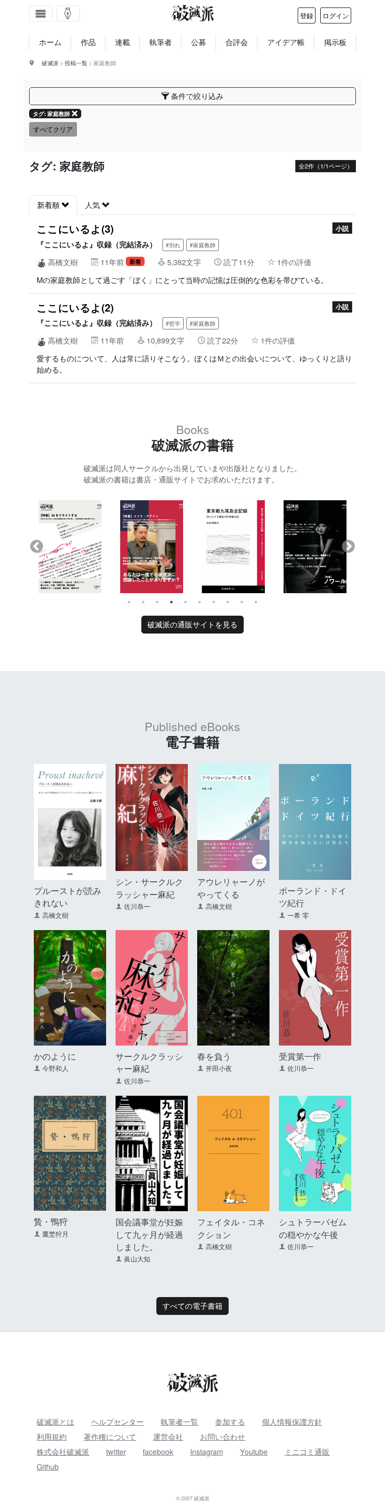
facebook (158, 1451)
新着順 (49, 204)
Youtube (254, 1451)
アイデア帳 (286, 42)
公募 (198, 42)
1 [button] (129, 602)
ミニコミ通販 (307, 1451)
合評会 (236, 42)
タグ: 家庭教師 (51, 113)
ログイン (336, 15)
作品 (88, 42)
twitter (116, 1451)
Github (48, 1466)
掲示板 (335, 42)
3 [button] (157, 602)
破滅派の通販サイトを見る (192, 624)
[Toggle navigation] (41, 14)
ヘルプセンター (117, 1421)
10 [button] (256, 602)
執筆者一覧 (179, 1421)
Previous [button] (36, 546)
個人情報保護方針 (292, 1421)
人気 (93, 204)
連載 (122, 42)
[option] (70, 546)
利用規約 (52, 1436)
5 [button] (185, 602)
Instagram (206, 1451)
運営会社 (168, 1436)
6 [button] (199, 602)
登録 (306, 15)
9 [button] (241, 602)
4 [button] (171, 602)
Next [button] (348, 546)
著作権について (110, 1436)
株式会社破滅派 (63, 1451)
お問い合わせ (222, 1436)
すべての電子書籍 (192, 1305)
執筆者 (160, 42)
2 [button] (143, 602)
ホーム (50, 42)
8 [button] (227, 602)
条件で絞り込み (196, 96)
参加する (230, 1421)
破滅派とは (55, 1421)
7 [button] (213, 602)
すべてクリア (53, 129)
